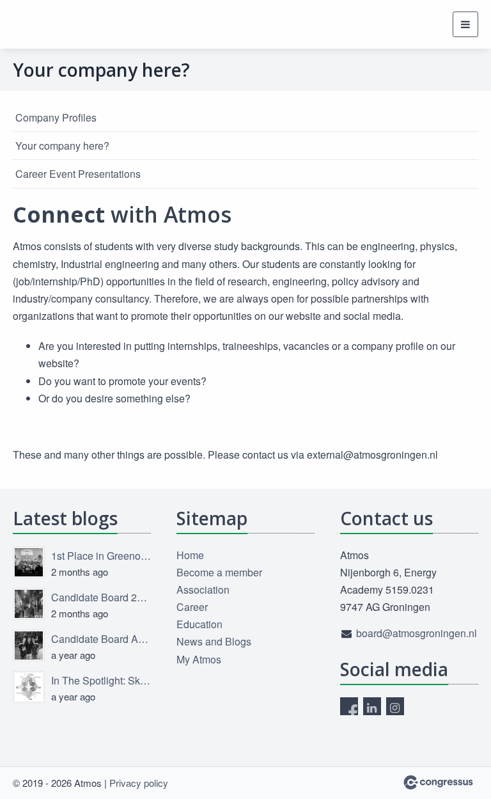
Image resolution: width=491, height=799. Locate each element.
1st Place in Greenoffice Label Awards (101, 555)
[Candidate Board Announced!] (29, 645)
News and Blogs (213, 641)
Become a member (219, 572)
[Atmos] (45, 24)
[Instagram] (395, 706)
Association (203, 589)
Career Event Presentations (78, 173)
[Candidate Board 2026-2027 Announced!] (29, 604)
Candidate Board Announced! (101, 638)
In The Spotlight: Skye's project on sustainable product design (101, 680)
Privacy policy (138, 782)
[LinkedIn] (372, 706)
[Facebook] (349, 706)
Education (199, 624)
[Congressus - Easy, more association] (438, 782)
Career (192, 606)
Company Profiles (56, 117)
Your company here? (62, 145)
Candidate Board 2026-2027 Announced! (101, 597)
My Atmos (198, 659)
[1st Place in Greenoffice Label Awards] (29, 562)
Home (190, 555)
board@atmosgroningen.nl (416, 633)
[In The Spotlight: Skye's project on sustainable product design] (29, 687)
